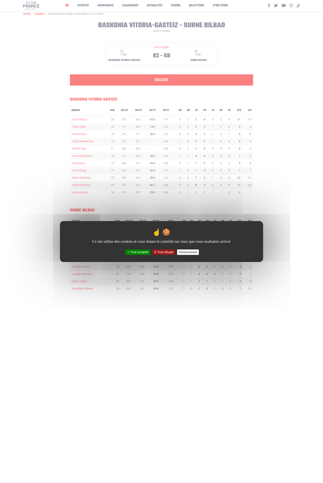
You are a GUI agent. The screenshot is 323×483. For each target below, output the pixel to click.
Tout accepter (139, 252)
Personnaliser (188, 252)
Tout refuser (165, 252)
